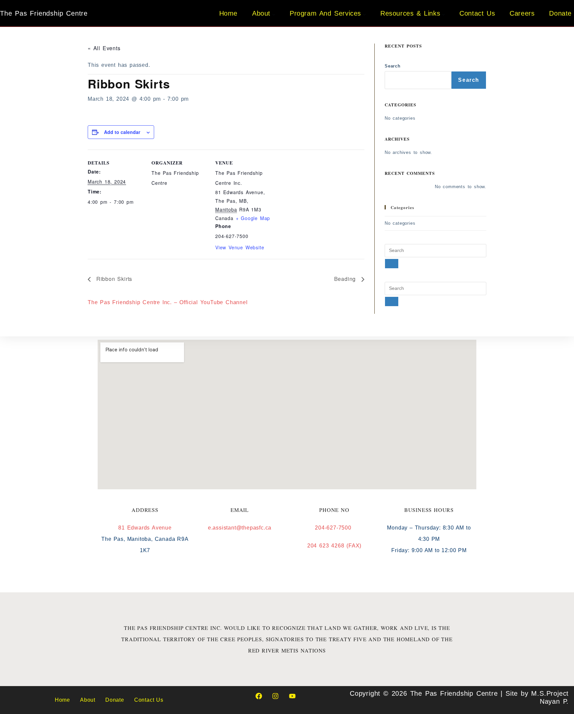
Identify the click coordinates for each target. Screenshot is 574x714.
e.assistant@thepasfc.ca (239, 528)
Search (393, 65)
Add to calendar (122, 132)
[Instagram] (275, 696)
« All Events (104, 48)
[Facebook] (258, 696)
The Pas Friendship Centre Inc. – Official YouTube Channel (168, 302)
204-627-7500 (334, 528)
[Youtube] (292, 696)
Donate (114, 700)
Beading (346, 279)
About (87, 700)
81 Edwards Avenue (145, 528)
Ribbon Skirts (113, 279)
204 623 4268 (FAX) (334, 545)
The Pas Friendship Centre (44, 13)
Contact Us (148, 700)
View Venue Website (239, 247)
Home (62, 700)
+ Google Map (253, 218)
